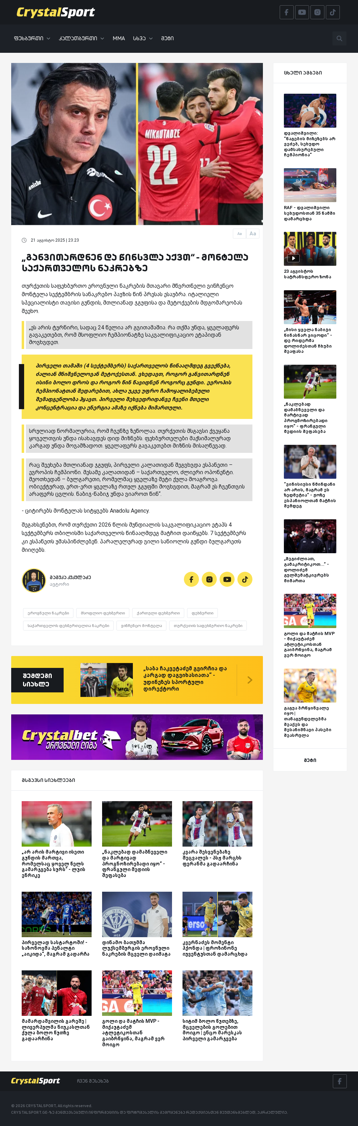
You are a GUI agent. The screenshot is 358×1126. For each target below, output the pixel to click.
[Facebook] (191, 579)
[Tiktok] (244, 579)
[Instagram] (209, 579)
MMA (119, 38)
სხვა (139, 38)
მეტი (167, 38)
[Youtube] (227, 579)
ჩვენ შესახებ (93, 1081)
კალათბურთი (78, 38)
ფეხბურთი (28, 38)
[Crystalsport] (56, 12)
